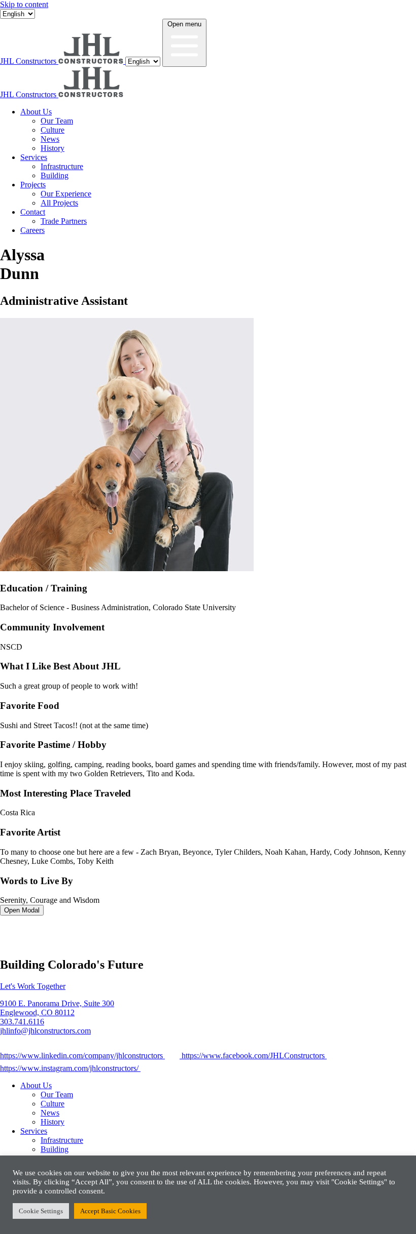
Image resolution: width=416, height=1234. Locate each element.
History (52, 148)
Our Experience (66, 193)
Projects (33, 184)
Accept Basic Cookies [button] (110, 1211)
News (50, 139)
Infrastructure (62, 166)
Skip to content (24, 4)
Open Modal (22, 910)
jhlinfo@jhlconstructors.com (45, 1030)
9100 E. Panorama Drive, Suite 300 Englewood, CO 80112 (57, 1008)
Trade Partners (64, 221)
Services (33, 157)
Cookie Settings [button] (41, 1211)
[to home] (32, 943)
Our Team (57, 120)
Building (54, 175)
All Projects (59, 202)
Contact (32, 212)
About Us (36, 111)
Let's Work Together (32, 986)
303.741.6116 (22, 1021)
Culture (52, 130)
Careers (32, 230)
